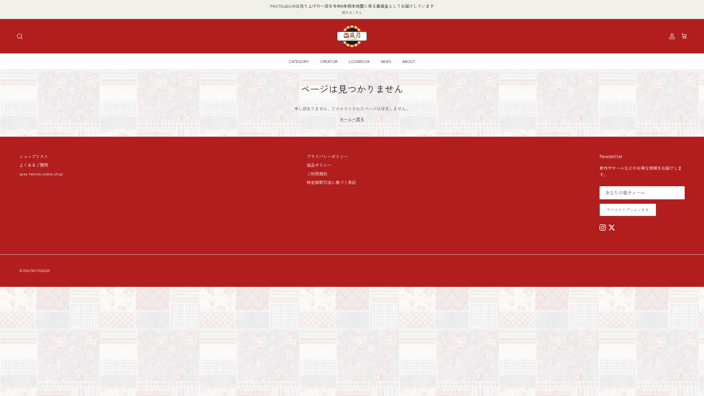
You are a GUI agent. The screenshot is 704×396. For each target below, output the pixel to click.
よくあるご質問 (33, 165)
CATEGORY (299, 61)
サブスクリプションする (628, 209)
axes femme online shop (41, 174)
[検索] (19, 36)
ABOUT (408, 61)
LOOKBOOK (359, 61)
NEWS (386, 61)
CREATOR (329, 61)
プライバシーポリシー (327, 156)
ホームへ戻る (352, 119)
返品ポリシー (319, 165)
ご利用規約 (317, 174)
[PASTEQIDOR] (352, 36)
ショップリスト (33, 156)
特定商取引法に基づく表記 (331, 182)
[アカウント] (671, 36)
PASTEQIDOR (40, 270)
